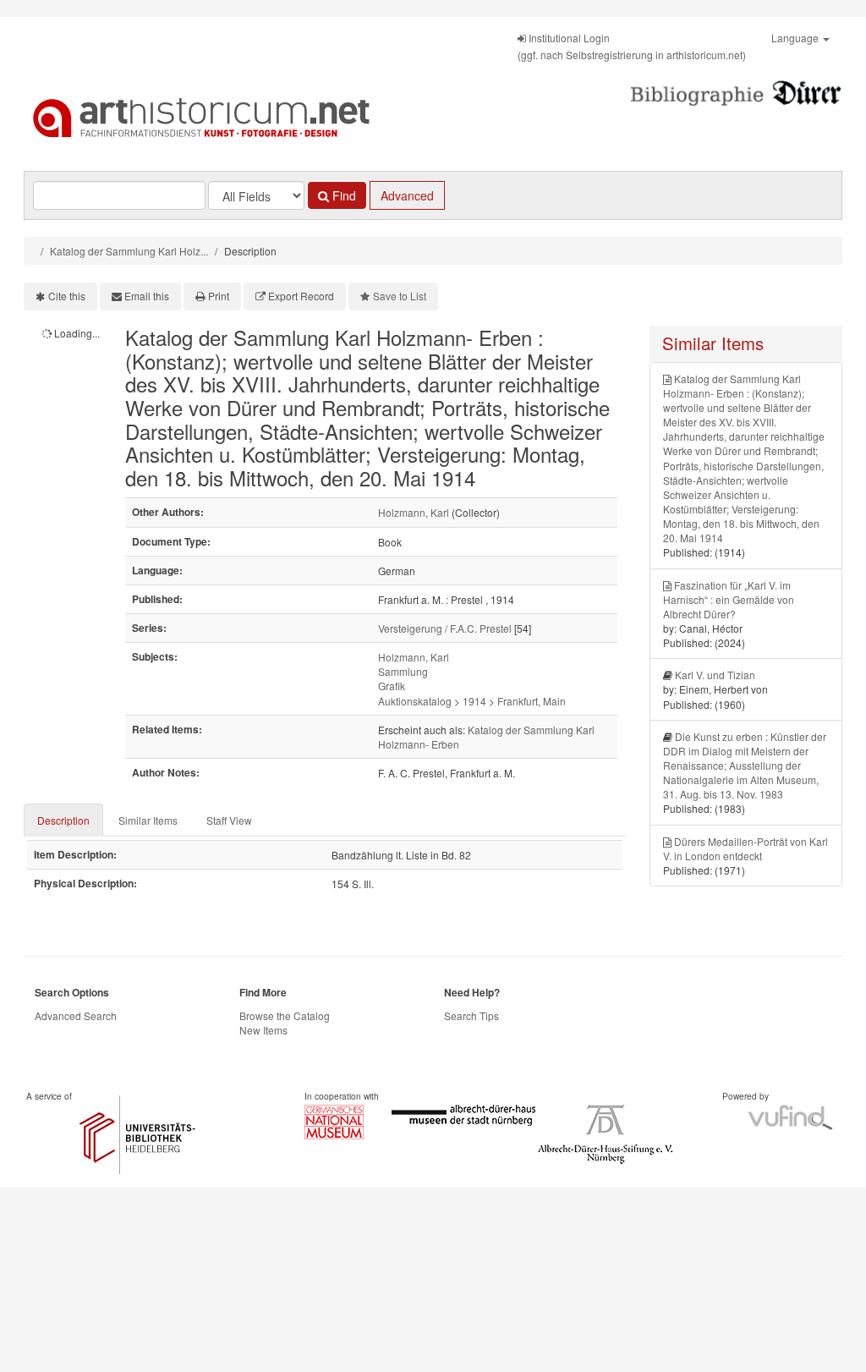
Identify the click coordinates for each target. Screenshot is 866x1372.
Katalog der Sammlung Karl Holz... (129, 251)
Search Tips (471, 1015)
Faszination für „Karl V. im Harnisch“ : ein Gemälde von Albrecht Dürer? (728, 599)
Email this (146, 295)
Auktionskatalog (415, 701)
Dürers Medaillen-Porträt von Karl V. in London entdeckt (745, 848)
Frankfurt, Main (531, 701)
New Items (263, 1030)
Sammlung (403, 671)
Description (63, 820)
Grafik (391, 685)
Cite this (66, 295)
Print (218, 295)
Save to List (399, 295)
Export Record (301, 295)
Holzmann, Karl (413, 512)
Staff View (229, 820)
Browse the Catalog (284, 1015)
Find (342, 195)
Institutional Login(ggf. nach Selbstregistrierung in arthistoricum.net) (632, 46)
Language (796, 37)
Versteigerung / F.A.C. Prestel (445, 628)
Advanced (407, 195)
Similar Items (148, 820)
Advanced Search (76, 1015)
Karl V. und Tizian (715, 674)
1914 (474, 701)
